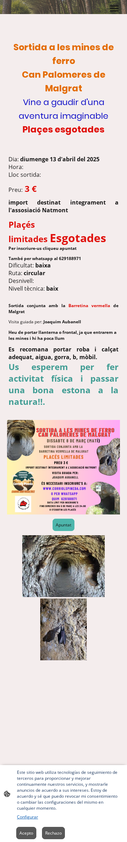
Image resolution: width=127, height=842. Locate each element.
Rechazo (53, 833)
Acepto (26, 833)
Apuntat (63, 525)
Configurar (27, 817)
